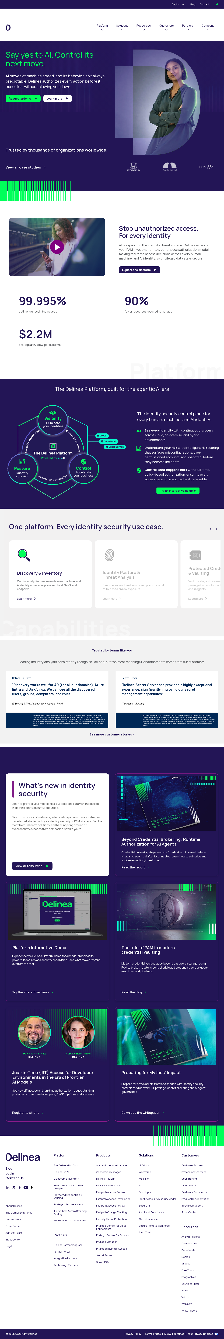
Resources (143, 25)
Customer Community (194, 1192)
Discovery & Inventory (66, 1178)
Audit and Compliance (151, 1212)
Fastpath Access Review (110, 1205)
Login (10, 1173)
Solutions (122, 25)
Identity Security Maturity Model (157, 1199)
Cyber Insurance (148, 1219)
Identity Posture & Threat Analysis (68, 1187)
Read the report (133, 867)
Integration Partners (65, 1258)
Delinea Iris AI (61, 1172)
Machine (144, 1178)
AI (140, 1185)
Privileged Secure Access (68, 1204)
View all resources (28, 866)
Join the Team (14, 1232)
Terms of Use (153, 1334)
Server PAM (102, 1262)
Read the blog (131, 992)
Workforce (145, 1172)
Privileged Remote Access (111, 1248)
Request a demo (20, 98)
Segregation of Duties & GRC (70, 1220)
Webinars (186, 1304)
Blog (192, 4)
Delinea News (14, 1219)
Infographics (188, 1277)
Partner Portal (62, 1251)
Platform (102, 25)
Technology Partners (66, 1265)
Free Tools (187, 1270)
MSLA (167, 1334)
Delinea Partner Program (68, 1245)
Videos (185, 1297)
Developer (145, 1192)
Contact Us (15, 1178)
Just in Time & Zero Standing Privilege (70, 1213)
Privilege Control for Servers (112, 1235)
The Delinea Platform (66, 1165)
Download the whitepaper (140, 1112)
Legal (9, 1246)
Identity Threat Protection (111, 1219)
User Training (189, 1178)
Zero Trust (145, 1232)
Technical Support (192, 1205)
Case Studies (189, 1243)
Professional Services (193, 1172)
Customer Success (192, 1165)
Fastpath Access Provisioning (113, 1199)
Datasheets (188, 1250)
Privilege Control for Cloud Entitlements (111, 1227)
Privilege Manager (106, 1241)
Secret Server (104, 1255)
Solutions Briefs (190, 1283)
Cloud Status (189, 1185)
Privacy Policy (132, 1334)
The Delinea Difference (19, 1212)
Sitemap (179, 1334)
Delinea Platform (105, 1178)
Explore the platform (136, 270)
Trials (184, 1290)
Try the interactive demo (30, 992)
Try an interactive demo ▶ (178, 491)
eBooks (185, 1263)
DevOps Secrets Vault (108, 1185)
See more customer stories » (112, 734)
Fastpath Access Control (110, 1192)
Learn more (54, 98)
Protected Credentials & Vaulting (68, 1196)
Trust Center (13, 1239)
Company (208, 25)
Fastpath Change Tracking (111, 1212)
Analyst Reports (190, 1236)
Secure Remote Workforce (154, 1225)
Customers (166, 25)
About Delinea (14, 1206)
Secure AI (144, 1205)
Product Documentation (195, 1199)
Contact (204, 4)
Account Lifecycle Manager (112, 1165)
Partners (188, 25)
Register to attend (25, 1112)
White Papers (189, 1310)
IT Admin (144, 1165)
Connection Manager (108, 1172)
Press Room (13, 1226)
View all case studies (23, 167)
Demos (185, 1257)
